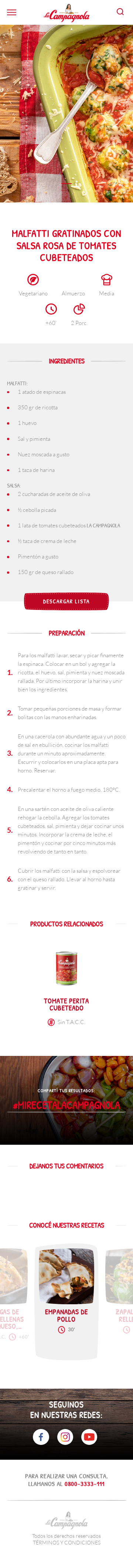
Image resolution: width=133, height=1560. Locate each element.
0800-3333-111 (84, 1483)
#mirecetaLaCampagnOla (66, 1105)
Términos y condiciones (66, 1542)
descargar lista (66, 601)
